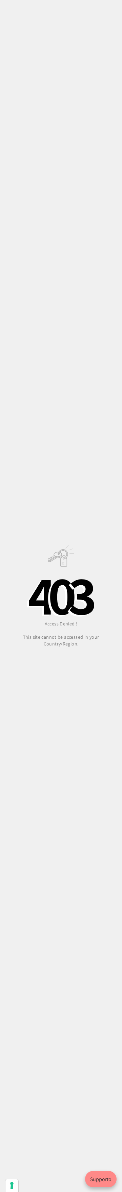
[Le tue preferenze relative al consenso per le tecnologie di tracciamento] (11, 1185)
